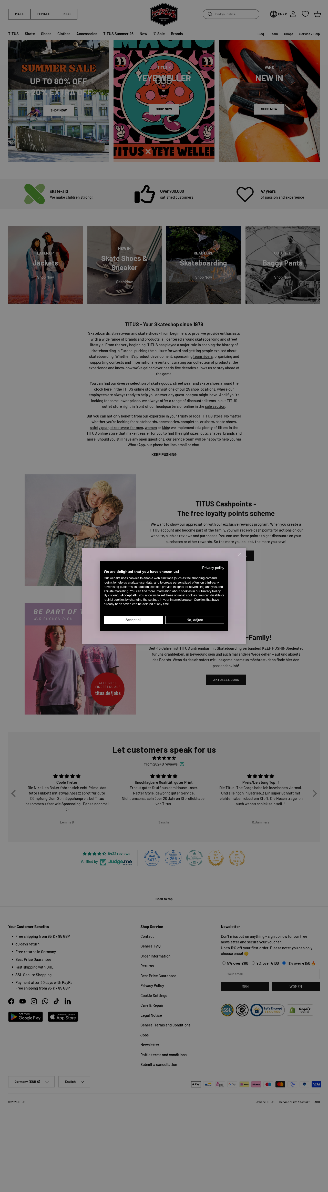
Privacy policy (213, 568)
